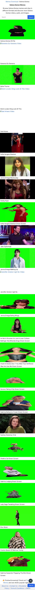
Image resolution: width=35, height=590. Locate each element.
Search (31, 17)
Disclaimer (22, 586)
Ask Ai (31, 585)
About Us (5, 586)
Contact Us (13, 586)
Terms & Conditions (17, 588)
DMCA (28, 588)
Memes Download (12, 2)
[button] (31, 581)
